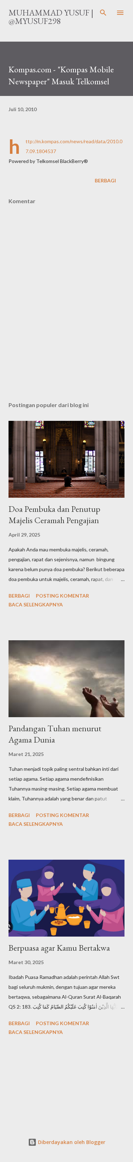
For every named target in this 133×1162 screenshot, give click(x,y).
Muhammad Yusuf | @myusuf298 (51, 16)
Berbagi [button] (105, 180)
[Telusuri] (103, 12)
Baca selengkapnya (36, 604)
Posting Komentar (62, 596)
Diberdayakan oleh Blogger (71, 1142)
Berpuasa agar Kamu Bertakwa (59, 947)
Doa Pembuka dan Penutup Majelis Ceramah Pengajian (54, 514)
